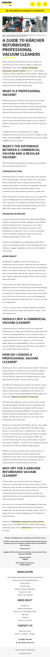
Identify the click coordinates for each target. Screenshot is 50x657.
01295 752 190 (26, 639)
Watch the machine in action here (25, 397)
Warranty (25, 614)
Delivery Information (25, 609)
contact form (26, 528)
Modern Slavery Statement (25, 589)
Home (4, 35)
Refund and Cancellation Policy (25, 611)
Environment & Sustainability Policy (25, 580)
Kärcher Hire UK (25, 592)
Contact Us (25, 606)
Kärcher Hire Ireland (25, 595)
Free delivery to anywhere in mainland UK (26, 11)
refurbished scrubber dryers (26, 543)
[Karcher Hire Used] (7, 4)
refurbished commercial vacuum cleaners (28, 522)
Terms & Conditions (25, 620)
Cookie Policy (25, 586)
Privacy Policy (25, 583)
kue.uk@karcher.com (26, 642)
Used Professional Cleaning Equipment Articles (20, 35)
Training (25, 617)
